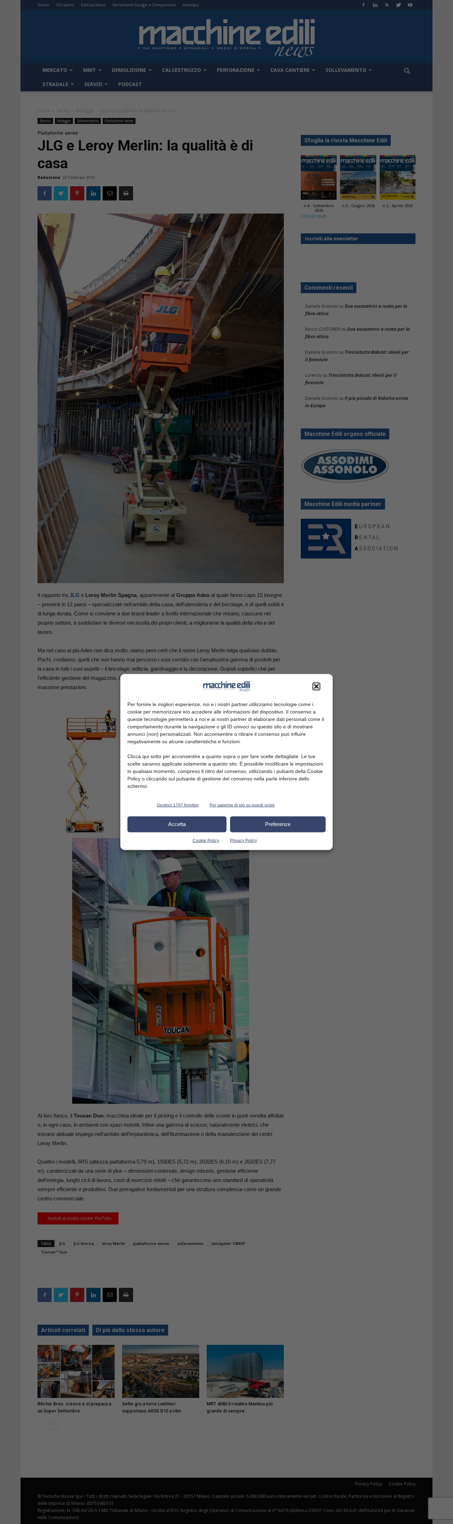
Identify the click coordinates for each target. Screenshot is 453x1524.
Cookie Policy (206, 840)
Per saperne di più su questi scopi (242, 804)
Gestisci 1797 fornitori (178, 804)
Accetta (177, 824)
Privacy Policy (243, 840)
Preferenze (278, 824)
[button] (316, 686)
